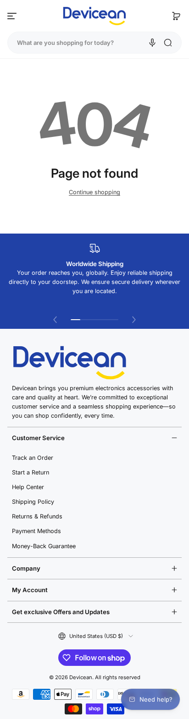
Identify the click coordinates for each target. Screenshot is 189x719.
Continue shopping (94, 192)
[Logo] (94, 16)
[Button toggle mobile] (12, 16)
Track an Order (32, 457)
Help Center (28, 487)
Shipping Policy (33, 501)
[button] (176, 16)
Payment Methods (36, 531)
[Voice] (152, 42)
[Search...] (168, 42)
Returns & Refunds (37, 516)
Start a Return (30, 472)
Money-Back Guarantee (44, 546)
